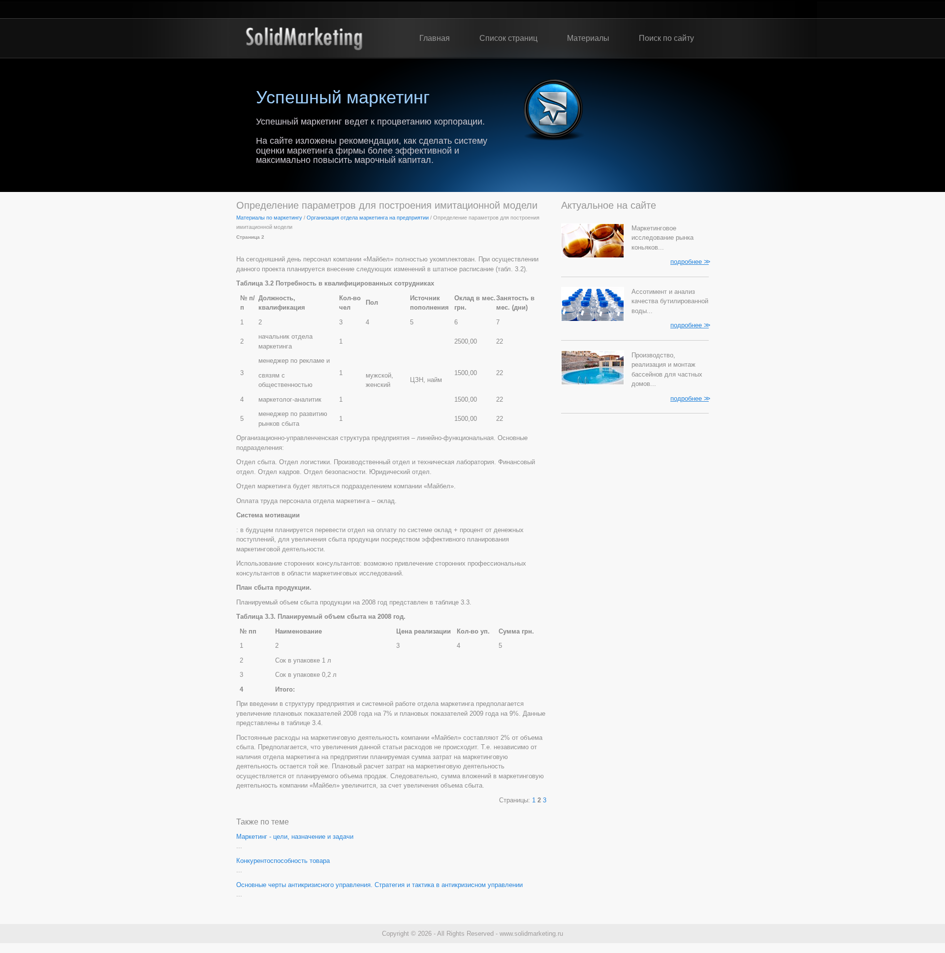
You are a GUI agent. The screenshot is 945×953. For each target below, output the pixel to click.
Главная (434, 38)
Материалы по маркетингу (269, 218)
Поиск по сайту (666, 38)
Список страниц (508, 38)
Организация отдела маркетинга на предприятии (368, 218)
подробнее (689, 261)
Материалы (588, 38)
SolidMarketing (304, 38)
